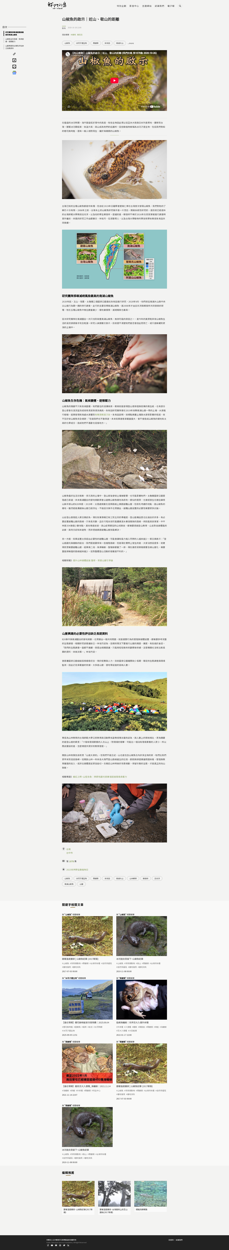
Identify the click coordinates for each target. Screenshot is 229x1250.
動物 (64, 28)
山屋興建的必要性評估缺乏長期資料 (14, 47)
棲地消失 (77, 967)
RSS (68, 1245)
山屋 (81, 884)
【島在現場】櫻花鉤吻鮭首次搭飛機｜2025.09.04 (85, 1022)
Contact (56, 1245)
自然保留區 (107, 963)
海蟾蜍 (164, 1026)
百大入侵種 (122, 1030)
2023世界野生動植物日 (77, 869)
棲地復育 (67, 967)
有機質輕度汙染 (102, 414)
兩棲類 (95, 43)
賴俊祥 (145, 878)
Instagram (60, 1245)
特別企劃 (121, 6)
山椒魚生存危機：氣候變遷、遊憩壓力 (14, 40)
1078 (71, 861)
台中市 (69, 852)
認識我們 (159, 6)
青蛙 (157, 1026)
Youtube (52, 1245)
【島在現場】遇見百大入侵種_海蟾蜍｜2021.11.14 (86, 1086)
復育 (85, 1026)
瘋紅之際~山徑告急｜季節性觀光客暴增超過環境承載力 (100, 776)
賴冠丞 (80, 34)
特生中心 (96, 1090)
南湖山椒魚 (69, 884)
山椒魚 (67, 43)
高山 (139, 963)
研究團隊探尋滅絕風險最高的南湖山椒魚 (14, 33)
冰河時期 (98, 1026)
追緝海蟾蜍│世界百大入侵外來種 (132, 1022)
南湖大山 (119, 43)
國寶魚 (78, 1026)
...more (131, 43)
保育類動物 (76, 963)
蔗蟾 (73, 1090)
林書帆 (73, 34)
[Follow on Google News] (14, 72)
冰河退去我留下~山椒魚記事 (129, 958)
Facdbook (48, 1245)
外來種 (120, 1026)
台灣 (68, 849)
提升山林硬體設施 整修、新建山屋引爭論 (93, 560)
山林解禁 (133, 878)
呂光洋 (157, 878)
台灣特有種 (95, 963)
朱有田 (107, 43)
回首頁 (171, 1240)
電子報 (171, 6)
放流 (91, 1026)
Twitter (64, 1245)
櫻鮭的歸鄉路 (141, 1209)
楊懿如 (142, 1026)
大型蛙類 (133, 1030)
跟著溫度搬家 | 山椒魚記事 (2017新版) (80, 958)
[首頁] (57, 5)
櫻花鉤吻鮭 (68, 1026)
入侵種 (128, 1026)
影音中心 (134, 6)
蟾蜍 (135, 1026)
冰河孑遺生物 (81, 43)
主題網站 (147, 6)
